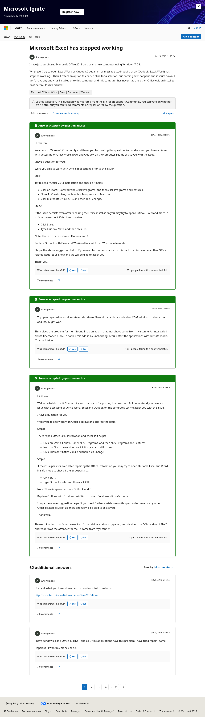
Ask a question (191, 36)
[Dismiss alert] (198, 6)
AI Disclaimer (11, 711)
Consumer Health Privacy (98, 711)
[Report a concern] (59, 280)
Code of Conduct (144, 711)
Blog (47, 711)
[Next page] (123, 687)
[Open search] (189, 28)
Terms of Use (125, 711)
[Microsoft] (6, 28)
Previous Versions (31, 711)
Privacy (75, 711)
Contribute (61, 711)
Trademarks (166, 711)
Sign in (197, 27)
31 (116, 687)
